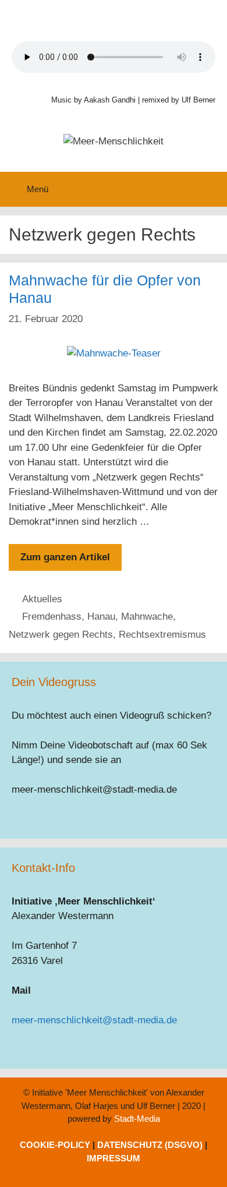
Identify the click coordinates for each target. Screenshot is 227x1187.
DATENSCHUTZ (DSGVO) (150, 1145)
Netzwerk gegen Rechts (61, 634)
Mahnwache (147, 616)
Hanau (101, 616)
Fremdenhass (51, 616)
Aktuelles (42, 599)
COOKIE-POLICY (55, 1145)
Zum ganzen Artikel (65, 557)
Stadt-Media (137, 1119)
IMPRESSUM (113, 1158)
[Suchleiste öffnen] (210, 189)
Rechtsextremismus (162, 634)
